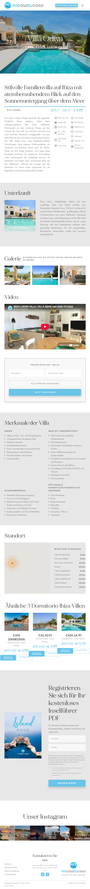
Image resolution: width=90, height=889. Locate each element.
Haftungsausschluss (10, 867)
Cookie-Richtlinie (10, 874)
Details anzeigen (8, 657)
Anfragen (25, 657)
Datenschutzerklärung (11, 871)
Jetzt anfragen (45, 392)
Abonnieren (67, 783)
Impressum (7, 864)
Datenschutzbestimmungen (66, 773)
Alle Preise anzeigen (45, 384)
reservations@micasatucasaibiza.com (45, 865)
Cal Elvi (45, 635)
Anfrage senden (66, 5)
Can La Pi (73, 635)
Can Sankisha (16, 637)
